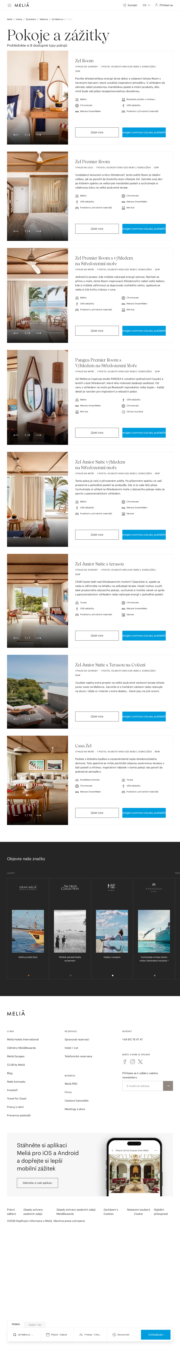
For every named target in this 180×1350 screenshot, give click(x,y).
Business (70, 1075)
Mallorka (44, 19)
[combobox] (146, 5)
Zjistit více (97, 132)
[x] (140, 1061)
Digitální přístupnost (161, 1211)
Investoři (12, 1090)
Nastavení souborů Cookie (138, 1211)
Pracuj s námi (15, 1107)
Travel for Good (16, 1098)
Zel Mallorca (57, 19)
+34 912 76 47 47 (132, 1039)
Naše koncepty (16, 1081)
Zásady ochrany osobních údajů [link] (33, 1211)
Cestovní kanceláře (77, 1100)
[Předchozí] (16, 134)
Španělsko (31, 19)
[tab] (15, 1324)
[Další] (38, 134)
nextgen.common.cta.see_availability (144, 132)
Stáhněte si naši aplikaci (37, 1183)
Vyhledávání (155, 1334)
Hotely (19, 19)
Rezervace (71, 1031)
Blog (9, 1073)
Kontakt (127, 1031)
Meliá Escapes (15, 1056)
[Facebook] (124, 1061)
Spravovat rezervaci (77, 1039)
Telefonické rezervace (78, 1056)
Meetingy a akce (75, 1109)
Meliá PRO (71, 1083)
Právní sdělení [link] (11, 1211)
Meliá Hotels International (23, 1039)
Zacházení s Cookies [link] (111, 1211)
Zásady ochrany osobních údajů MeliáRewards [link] (76, 1211)
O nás (10, 1031)
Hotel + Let (71, 1048)
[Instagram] (132, 1061)
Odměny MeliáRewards (21, 1048)
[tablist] (90, 1324)
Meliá (9, 19)
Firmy (68, 1092)
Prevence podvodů (19, 1115)
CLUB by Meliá (16, 1064)
